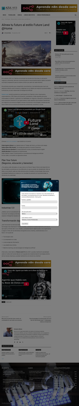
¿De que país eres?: (26, 211)
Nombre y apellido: (26, 199)
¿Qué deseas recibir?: (27, 217)
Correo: (23, 205)
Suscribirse (25, 223)
